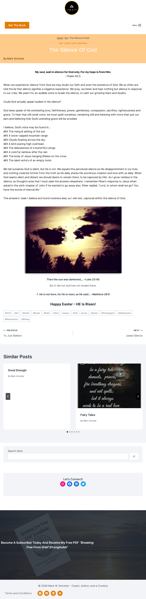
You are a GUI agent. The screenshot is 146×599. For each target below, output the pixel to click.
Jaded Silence (134, 333)
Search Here (15, 450)
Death (25, 313)
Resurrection (11, 319)
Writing (82, 43)
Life (74, 43)
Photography (108, 313)
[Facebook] (46, 593)
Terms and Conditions (18, 593)
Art (61, 43)
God (67, 43)
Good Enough (17, 370)
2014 (8, 313)
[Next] (138, 396)
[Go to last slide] (8, 396)
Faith (47, 313)
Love (84, 313)
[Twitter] (60, 593)
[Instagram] (40, 593)
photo (94, 313)
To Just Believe (12, 333)
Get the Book (17, 25)
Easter (36, 313)
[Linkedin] (53, 593)
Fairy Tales (87, 415)
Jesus (65, 313)
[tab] (67, 432)
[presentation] (109, 386)
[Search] (134, 456)
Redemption (124, 313)
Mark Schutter (15, 58)
